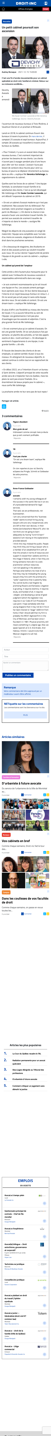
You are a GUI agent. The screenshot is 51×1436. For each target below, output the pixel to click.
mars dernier (37, 136)
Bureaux (6, 834)
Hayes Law (8, 1257)
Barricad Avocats (10, 1233)
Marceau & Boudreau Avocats (14, 1269)
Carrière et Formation (11, 777)
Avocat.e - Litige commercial (12, 1348)
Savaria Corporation (11, 1284)
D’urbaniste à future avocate (25, 1079)
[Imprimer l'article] (47, 794)
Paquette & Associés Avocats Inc (15, 1354)
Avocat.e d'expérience (14, 1228)
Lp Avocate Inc (9, 1200)
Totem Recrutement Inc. (12, 1324)
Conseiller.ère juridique (14, 1279)
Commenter (28, 795)
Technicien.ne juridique (14, 1264)
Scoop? (45, 9)
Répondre (17, 438)
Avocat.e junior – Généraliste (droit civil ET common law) (15, 1316)
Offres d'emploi (25, 9)
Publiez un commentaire (18, 675)
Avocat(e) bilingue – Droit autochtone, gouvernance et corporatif (16, 1247)
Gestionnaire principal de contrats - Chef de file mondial (15, 1213)
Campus (6, 892)
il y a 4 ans (17, 425)
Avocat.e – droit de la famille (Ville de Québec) (15, 1332)
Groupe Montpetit (10, 1222)
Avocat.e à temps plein (14, 1195)
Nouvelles (7, 21)
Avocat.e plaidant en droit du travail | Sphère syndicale (16, 1298)
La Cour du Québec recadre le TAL (27, 1053)
